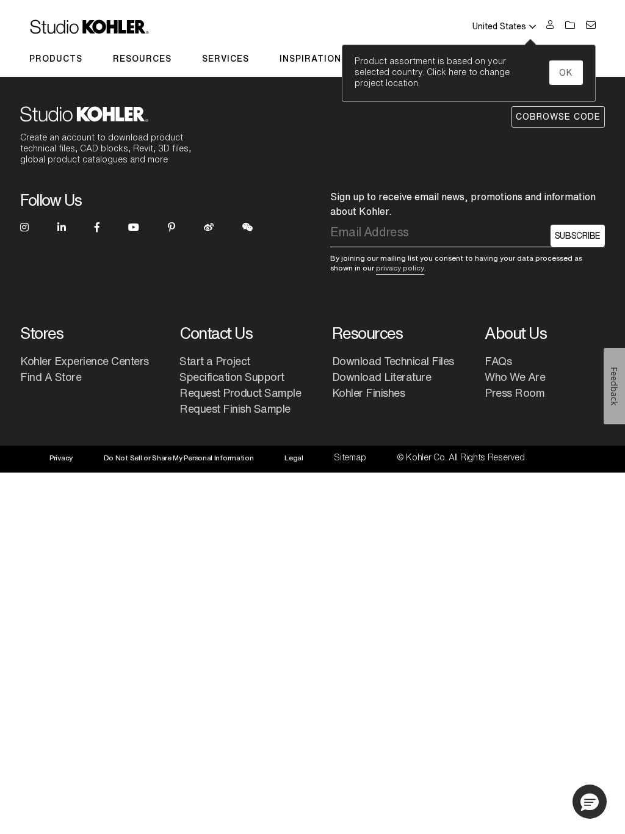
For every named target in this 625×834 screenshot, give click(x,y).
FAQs (498, 360)
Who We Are (515, 376)
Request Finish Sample (235, 408)
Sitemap (350, 457)
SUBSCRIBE (578, 235)
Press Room (514, 392)
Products (55, 58)
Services (225, 58)
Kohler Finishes (368, 392)
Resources (142, 58)
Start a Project (214, 360)
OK (566, 72)
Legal (293, 458)
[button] (590, 802)
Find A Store (50, 376)
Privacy (61, 458)
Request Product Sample (240, 392)
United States (499, 26)
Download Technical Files (393, 360)
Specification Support (231, 376)
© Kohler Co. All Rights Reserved (460, 457)
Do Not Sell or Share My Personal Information (179, 458)
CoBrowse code (558, 116)
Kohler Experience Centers (84, 360)
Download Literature (382, 376)
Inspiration (310, 58)
